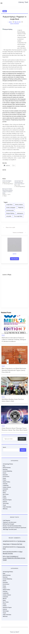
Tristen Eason (6, 544)
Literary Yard (23, 2)
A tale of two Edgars (6, 181)
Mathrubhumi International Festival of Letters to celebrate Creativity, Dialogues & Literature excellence (14, 339)
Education (5, 475)
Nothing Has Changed (8, 524)
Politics (4, 498)
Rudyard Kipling (10, 213)
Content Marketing (7, 471)
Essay (4, 478)
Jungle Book (9, 204)
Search (4, 447)
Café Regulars (6, 520)
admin (10, 22)
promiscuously (10, 210)
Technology (6, 503)
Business (5, 469)
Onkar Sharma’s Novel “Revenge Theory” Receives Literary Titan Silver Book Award (14, 429)
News (4, 11)
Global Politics (6, 482)
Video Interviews (7, 507)
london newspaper (10, 207)
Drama (4, 473)
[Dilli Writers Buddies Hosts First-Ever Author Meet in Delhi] (14, 386)
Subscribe (21, 439)
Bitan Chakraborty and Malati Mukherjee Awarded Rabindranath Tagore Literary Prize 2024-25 (14, 370)
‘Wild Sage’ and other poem (10, 529)
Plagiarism (20, 207)
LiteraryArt (5, 489)
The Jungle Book (18, 216)
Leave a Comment (14, 23)
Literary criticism (7, 487)
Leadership (5, 485)
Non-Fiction (6, 494)
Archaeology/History (8, 464)
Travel (4, 505)
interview (5, 483)
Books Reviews (7, 467)
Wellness (5, 508)
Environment (6, 476)
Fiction (4, 480)
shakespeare (20, 213)
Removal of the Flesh (17, 544)
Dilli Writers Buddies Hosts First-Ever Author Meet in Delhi (13, 400)
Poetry (4, 496)
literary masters (19, 204)
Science (5, 501)
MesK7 (17, 632)
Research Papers (7, 500)
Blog (4, 466)
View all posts (14, 258)
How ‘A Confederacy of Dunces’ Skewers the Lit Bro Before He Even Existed (14, 558)
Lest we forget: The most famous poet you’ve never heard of (19, 182)
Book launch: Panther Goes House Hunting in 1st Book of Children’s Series (7, 191)
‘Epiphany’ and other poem (9, 522)
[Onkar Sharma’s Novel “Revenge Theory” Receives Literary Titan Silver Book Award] (14, 415)
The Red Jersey (21, 541)
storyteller (8, 216)
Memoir (5, 491)
